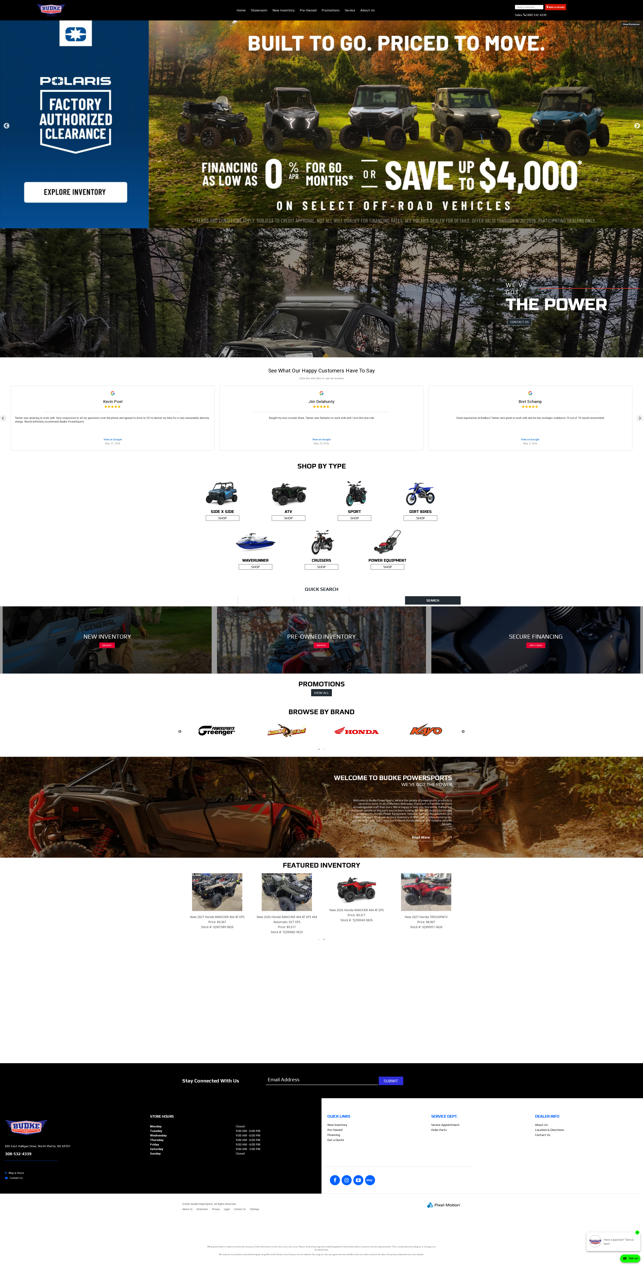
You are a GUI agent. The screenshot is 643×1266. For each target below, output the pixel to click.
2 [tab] (319, 292)
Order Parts (439, 1198)
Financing (333, 1203)
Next (637, 162)
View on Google (113, 508)
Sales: (530, 15)
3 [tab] (324, 292)
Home (241, 10)
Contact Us (16, 1246)
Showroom (259, 10)
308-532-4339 (18, 1222)
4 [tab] (329, 292)
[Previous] (3, 486)
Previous (7, 162)
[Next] (640, 486)
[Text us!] (630, 1259)
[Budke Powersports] (76, 1195)
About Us (367, 10)
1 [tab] (314, 292)
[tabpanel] (217, 799)
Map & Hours (16, 1241)
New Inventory (283, 10)
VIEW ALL (321, 761)
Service (350, 10)
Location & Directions (549, 1198)
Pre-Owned (308, 10)
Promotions (331, 10)
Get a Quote (335, 1208)
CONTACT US (519, 390)
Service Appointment (445, 1193)
